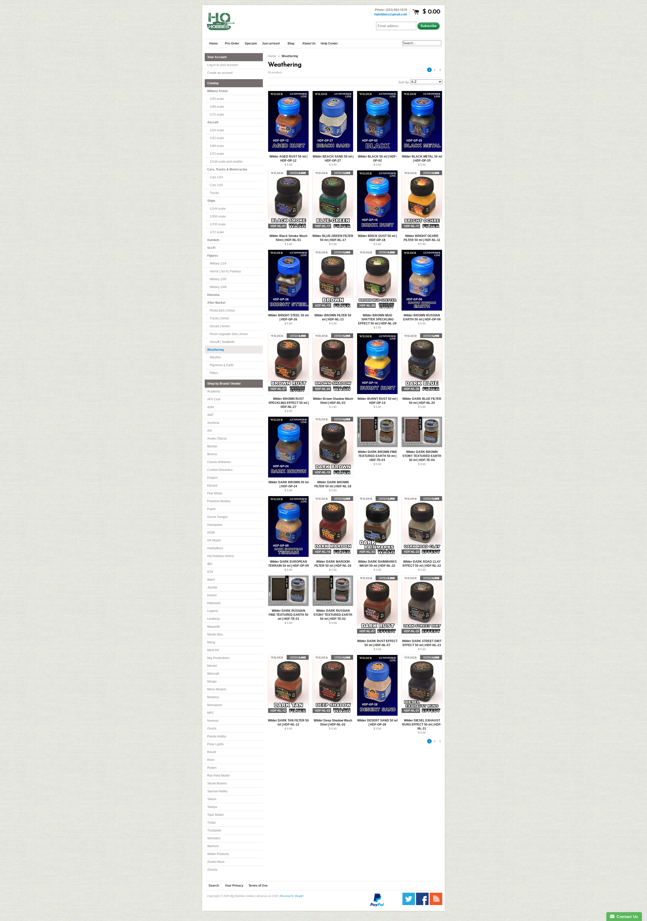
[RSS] (436, 904)
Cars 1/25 (216, 185)
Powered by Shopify (292, 896)
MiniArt (212, 666)
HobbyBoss (215, 548)
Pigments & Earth (222, 365)
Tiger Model (215, 815)
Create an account (220, 73)
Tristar (211, 822)
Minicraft (213, 673)
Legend (212, 611)
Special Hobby (217, 791)
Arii (209, 430)
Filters (214, 373)
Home (272, 56)
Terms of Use (258, 885)
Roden (212, 768)
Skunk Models (217, 783)
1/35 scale (217, 99)
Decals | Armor (220, 326)
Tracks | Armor (219, 318)
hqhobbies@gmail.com (390, 14)
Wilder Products (218, 854)
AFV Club (213, 399)
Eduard (212, 485)
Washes (215, 357)
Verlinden (213, 838)
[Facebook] (422, 904)
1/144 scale (218, 208)
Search (214, 885)
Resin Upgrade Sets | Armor (229, 334)
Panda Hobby (216, 736)
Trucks (214, 193)
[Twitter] (408, 904)
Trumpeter (214, 830)
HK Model (214, 540)
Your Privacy (234, 885)
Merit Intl (213, 650)
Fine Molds (214, 493)
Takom (211, 799)
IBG (209, 564)
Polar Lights (215, 744)
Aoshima (213, 423)
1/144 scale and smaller (226, 161)
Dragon (212, 477)
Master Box (215, 634)
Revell (211, 752)
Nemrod (212, 720)
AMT (210, 415)
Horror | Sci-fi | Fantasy (225, 271)
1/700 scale (218, 224)
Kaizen (212, 595)
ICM (210, 572)
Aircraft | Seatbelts (222, 342)
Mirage (212, 681)
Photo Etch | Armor (222, 310)
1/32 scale (217, 138)
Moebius (213, 697)
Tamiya (212, 807)
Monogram (214, 705)
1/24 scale (217, 130)
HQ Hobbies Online (220, 556)
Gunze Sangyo (217, 517)
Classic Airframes (219, 462)
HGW (211, 532)
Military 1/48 (218, 287)
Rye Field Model (218, 775)
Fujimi (211, 509)
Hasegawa (214, 525)
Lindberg (213, 619)
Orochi (211, 728)
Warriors (213, 846)
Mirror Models (216, 689)
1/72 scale (217, 114)
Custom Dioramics (220, 470)
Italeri (211, 579)
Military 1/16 (218, 263)
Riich (210, 760)
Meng (211, 642)
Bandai (212, 446)
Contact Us (626, 916)
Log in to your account (222, 65)
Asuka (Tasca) (217, 438)
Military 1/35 (218, 279)
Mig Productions (218, 658)
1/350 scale (218, 216)
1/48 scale (217, 106)
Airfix (210, 407)
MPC (210, 713)
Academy (213, 391)
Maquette (213, 626)
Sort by (403, 82)
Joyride (212, 587)
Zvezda (212, 869)
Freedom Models (218, 501)
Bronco (212, 454)
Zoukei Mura (215, 862)
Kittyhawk (213, 603)
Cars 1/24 (216, 177)
